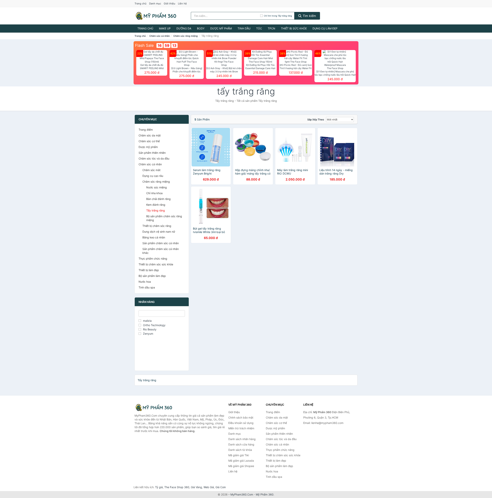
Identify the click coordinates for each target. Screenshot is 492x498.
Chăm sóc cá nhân (159, 35)
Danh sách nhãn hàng (242, 439)
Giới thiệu (169, 3)
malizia (147, 320)
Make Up (165, 28)
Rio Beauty (149, 329)
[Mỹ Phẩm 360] (154, 407)
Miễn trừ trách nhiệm (241, 428)
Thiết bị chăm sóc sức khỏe (156, 264)
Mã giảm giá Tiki (238, 455)
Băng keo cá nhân (153, 237)
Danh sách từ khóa (240, 449)
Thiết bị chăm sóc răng (156, 225)
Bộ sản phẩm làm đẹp (152, 275)
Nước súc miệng (156, 187)
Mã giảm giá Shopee (241, 466)
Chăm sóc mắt (151, 170)
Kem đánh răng (155, 204)
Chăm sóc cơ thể (149, 141)
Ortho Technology (154, 325)
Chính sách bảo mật (240, 417)
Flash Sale (144, 45)
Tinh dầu (244, 28)
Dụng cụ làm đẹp (324, 28)
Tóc (259, 28)
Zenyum (148, 333)
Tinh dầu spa (147, 287)
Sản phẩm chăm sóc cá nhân (160, 243)
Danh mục (155, 3)
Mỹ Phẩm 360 (264, 494)
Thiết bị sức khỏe (294, 28)
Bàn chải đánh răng (158, 199)
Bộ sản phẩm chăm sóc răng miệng (164, 218)
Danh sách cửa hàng (241, 444)
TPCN (271, 28)
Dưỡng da (183, 28)
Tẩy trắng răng (155, 210)
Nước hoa (145, 281)
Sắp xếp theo (315, 119)
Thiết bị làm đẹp (149, 270)
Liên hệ (182, 3)
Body (200, 28)
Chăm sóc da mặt (150, 135)
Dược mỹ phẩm (221, 28)
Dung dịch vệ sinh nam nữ (158, 231)
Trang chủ (140, 3)
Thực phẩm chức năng (153, 258)
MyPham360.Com (241, 494)
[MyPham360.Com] (156, 16)
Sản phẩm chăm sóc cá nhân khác (160, 250)
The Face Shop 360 (176, 487)
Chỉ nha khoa (154, 193)
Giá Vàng (196, 487)
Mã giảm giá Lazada (241, 460)
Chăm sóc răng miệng (185, 35)
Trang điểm (146, 129)
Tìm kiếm (309, 16)
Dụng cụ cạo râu (152, 175)
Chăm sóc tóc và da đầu (154, 158)
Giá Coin (220, 487)
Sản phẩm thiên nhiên (152, 152)
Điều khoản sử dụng (240, 422)
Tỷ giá (159, 487)
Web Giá (209, 487)
